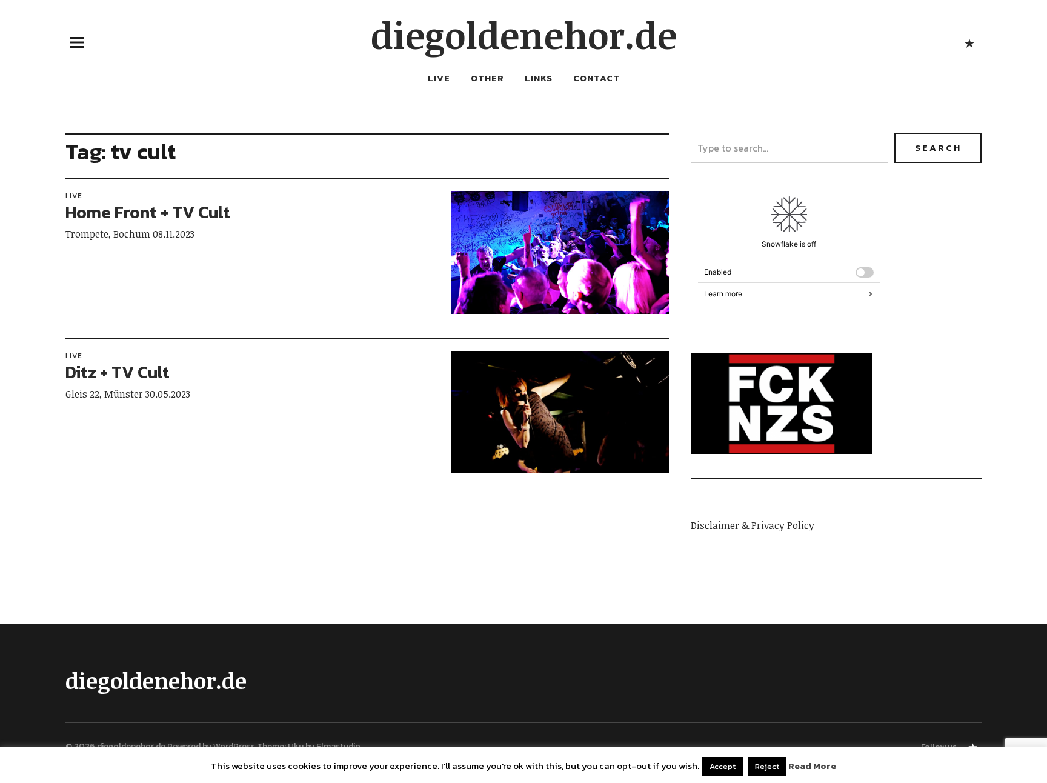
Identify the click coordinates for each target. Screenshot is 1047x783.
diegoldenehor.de (524, 34)
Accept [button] (723, 766)
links (539, 78)
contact (596, 78)
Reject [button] (767, 766)
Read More (812, 766)
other (487, 78)
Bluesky (969, 42)
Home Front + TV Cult (147, 212)
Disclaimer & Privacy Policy (752, 525)
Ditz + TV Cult (117, 372)
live (439, 78)
